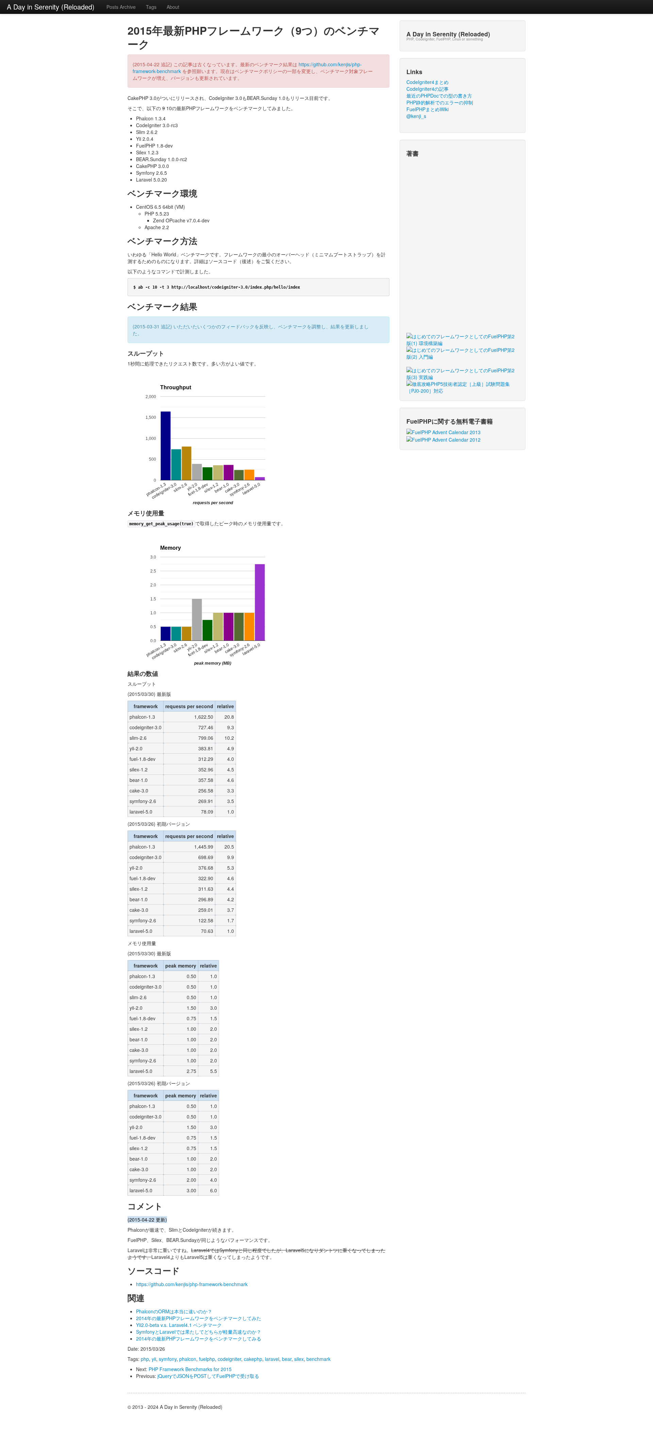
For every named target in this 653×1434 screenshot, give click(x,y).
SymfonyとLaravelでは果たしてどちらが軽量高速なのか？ (198, 1331)
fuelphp (207, 1358)
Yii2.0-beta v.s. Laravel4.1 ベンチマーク (179, 1324)
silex (299, 1358)
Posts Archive (121, 6)
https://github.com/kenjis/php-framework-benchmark (192, 1284)
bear (286, 1358)
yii (154, 1358)
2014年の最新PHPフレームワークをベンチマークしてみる (198, 1338)
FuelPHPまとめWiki (427, 109)
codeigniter (229, 1358)
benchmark (318, 1358)
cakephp (253, 1358)
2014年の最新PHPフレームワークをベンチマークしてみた (198, 1318)
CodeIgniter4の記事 (427, 88)
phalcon (187, 1358)
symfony (168, 1358)
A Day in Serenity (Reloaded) (51, 7)
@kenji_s (416, 116)
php (145, 1358)
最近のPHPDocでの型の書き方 (439, 95)
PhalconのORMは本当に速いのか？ (174, 1311)
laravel (272, 1358)
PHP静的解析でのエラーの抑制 (439, 102)
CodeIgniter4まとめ (427, 82)
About (173, 6)
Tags (151, 6)
